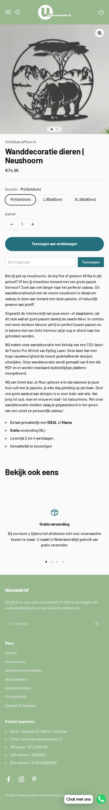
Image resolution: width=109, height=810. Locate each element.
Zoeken (11, 653)
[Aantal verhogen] (32, 224)
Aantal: (10, 214)
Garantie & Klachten (20, 705)
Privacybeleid (15, 697)
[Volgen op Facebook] (8, 779)
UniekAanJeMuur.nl (20, 142)
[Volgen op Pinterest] (34, 779)
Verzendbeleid (16, 679)
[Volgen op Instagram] (21, 779)
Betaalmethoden (18, 688)
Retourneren (15, 662)
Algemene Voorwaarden (24, 670)
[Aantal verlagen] (11, 224)
